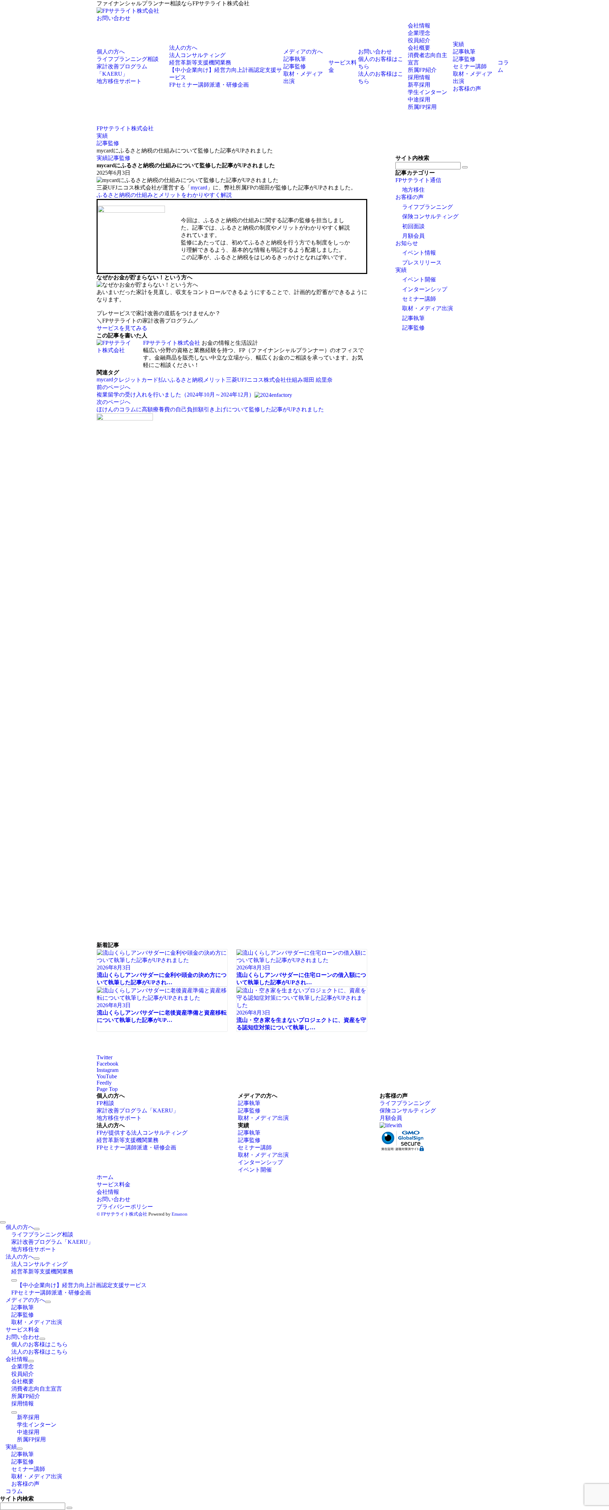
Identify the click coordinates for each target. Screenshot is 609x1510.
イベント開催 (419, 279)
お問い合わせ (113, 18)
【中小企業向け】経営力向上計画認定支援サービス (82, 1285)
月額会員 (413, 236)
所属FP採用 (422, 107)
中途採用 (419, 99)
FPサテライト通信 (418, 180)
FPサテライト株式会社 (171, 343)
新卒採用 (419, 85)
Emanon (179, 1214)
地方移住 (413, 190)
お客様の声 (409, 197)
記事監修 (119, 158)
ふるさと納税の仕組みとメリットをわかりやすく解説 (164, 195)
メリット (214, 380)
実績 (102, 158)
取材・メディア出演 (427, 308)
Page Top (107, 1089)
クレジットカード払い (141, 380)
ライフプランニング (427, 207)
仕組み (294, 380)
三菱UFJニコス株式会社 (256, 380)
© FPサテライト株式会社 (122, 1214)
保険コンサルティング (430, 216)
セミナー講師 (419, 299)
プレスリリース (422, 263)
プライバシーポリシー (125, 1207)
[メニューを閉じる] (3, 1222)
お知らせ (406, 243)
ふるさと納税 (186, 380)
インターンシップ (424, 289)
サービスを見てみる (122, 328)
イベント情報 (419, 253)
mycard (199, 188)
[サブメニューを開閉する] (36, 1229)
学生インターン (427, 92)
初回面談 (413, 226)
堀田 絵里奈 (318, 380)
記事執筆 (413, 318)
